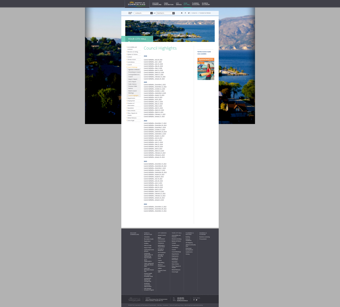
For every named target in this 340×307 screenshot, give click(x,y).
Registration (147, 241)
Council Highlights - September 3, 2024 (155, 133)
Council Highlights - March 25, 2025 (154, 110)
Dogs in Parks (147, 247)
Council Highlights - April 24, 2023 (153, 187)
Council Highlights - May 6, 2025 (153, 106)
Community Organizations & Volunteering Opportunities (148, 255)
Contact (130, 57)
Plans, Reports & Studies (132, 114)
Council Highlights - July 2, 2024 (153, 140)
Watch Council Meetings (132, 92)
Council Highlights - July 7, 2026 (153, 62)
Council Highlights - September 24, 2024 (155, 131)
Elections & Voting (133, 52)
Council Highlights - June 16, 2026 (153, 64)
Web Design (188, 305)
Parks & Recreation (148, 233)
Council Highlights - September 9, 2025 (155, 93)
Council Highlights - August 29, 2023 (154, 174)
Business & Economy (203, 233)
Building (188, 237)
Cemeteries (161, 243)
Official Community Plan (191, 245)
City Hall (187, 3)
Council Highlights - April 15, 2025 (153, 108)
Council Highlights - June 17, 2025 (153, 101)
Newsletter (131, 108)
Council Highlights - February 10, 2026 (154, 76)
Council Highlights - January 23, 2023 (154, 197)
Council (130, 64)
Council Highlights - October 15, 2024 (154, 129)
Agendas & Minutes (134, 69)
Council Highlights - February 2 (153, 193)
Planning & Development (189, 248)
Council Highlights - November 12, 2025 (155, 86)
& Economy (206, 3)
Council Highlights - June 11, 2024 (153, 142)
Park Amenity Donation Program (149, 289)
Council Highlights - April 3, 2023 (153, 189)
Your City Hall (177, 233)
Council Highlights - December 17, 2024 (155, 123)
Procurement (202, 239)
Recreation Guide (148, 239)
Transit (160, 260)
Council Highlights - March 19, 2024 (154, 150)
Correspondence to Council (133, 76)
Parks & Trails (147, 245)
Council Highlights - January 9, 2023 (154, 200)
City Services (162, 233)
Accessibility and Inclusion (132, 48)
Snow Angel (131, 120)
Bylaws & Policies (133, 54)
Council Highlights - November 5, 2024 (155, 127)
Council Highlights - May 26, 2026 (153, 66)
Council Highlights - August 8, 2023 (154, 176)
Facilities (146, 243)
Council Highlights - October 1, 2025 (154, 91)
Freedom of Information (131, 104)
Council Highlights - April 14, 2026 (153, 70)
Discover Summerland (134, 233)
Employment (131, 101)
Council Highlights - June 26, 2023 (153, 181)
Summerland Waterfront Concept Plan (147, 280)
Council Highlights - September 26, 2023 (155, 172)
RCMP (159, 258)
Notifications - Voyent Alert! (161, 246)
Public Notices (132, 84)
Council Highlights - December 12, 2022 (155, 206)
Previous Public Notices (132, 87)
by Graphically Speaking (197, 305)
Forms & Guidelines (189, 239)
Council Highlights (133, 95)
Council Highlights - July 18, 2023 (153, 178)
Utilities (160, 268)
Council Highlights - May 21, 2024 (153, 144)
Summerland (156, 3)
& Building (196, 3)
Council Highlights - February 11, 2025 (154, 114)
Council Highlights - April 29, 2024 (153, 146)
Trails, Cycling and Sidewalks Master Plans (149, 265)
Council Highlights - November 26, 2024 (155, 125)
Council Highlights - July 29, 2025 (153, 97)
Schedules (147, 237)
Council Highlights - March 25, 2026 (154, 72)
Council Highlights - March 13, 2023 (154, 191)
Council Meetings (132, 67)
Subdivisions (189, 252)
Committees (131, 62)
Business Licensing (204, 237)
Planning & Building (190, 233)
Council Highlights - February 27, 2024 (154, 153)
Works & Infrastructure (161, 265)
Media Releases (132, 118)
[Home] (181, 13)
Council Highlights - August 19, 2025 (154, 95)
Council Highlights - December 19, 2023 (155, 164)
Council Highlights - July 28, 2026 (153, 59)
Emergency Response (161, 249)
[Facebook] (185, 13)
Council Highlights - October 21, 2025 (154, 89)
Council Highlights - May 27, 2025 (153, 103)
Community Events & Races (149, 250)
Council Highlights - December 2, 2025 (155, 84)
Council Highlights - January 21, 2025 (154, 116)
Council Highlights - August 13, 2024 (154, 136)
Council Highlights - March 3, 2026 (153, 74)
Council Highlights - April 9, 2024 (153, 148)
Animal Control (162, 235)
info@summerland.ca (182, 300)
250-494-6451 (180, 298)
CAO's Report (132, 81)
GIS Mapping (189, 242)
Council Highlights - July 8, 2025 (153, 99)
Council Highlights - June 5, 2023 (153, 183)
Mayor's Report (132, 79)
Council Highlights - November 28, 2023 (155, 166)
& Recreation (168, 3)
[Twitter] (188, 13)
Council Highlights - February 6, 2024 (154, 155)
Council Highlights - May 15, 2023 (153, 185)
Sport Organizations (148, 260)
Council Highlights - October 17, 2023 (154, 170)
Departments (131, 98)
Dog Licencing (161, 241)
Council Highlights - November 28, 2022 (155, 208)
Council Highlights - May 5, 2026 (153, 68)
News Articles (131, 110)
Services (179, 3)
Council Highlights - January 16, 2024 (154, 157)
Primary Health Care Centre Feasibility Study (148, 275)
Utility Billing (161, 262)
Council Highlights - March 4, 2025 (153, 112)
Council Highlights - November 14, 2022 (155, 211)
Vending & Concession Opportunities (147, 285)
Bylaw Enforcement (161, 238)
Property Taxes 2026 (162, 271)
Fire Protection (162, 252)
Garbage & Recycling (161, 255)
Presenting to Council (134, 72)
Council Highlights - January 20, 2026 (154, 79)
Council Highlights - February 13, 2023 (154, 195)
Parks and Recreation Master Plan (149, 270)
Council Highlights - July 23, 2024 (153, 138)
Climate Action (132, 59)
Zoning (187, 254)
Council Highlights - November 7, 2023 (155, 168)
